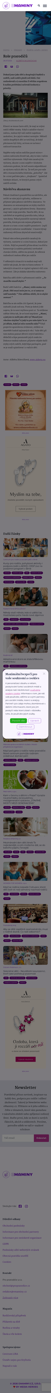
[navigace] (44, 6)
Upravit (34, 720)
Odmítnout (25, 727)
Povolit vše (18, 720)
